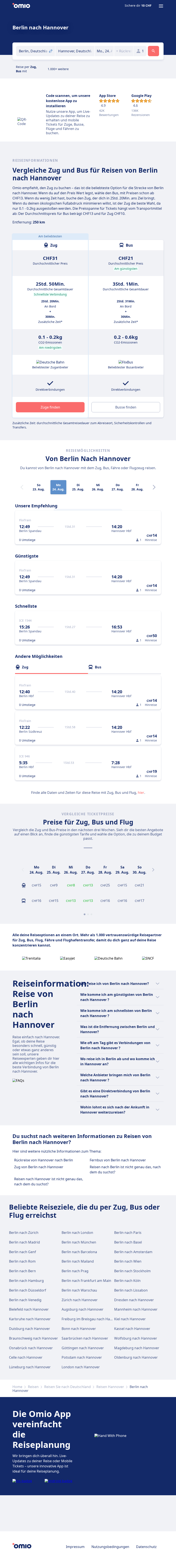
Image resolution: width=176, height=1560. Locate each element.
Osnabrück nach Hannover (31, 1348)
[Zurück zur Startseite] (21, 6)
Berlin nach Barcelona (79, 1252)
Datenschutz (146, 1546)
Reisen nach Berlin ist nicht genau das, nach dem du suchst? (125, 1169)
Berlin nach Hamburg (26, 1280)
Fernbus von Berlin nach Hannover (118, 1160)
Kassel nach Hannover (132, 1328)
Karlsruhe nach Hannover (30, 1319)
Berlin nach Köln (127, 1280)
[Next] (154, 487)
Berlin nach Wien (127, 1261)
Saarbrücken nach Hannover (85, 1338)
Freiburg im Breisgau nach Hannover (91, 1319)
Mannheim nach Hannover (136, 1309)
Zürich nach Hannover (80, 1300)
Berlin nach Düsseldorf (27, 1290)
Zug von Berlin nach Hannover (38, 1167)
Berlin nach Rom (22, 1261)
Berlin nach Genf (22, 1252)
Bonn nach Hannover (79, 1328)
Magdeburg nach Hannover (136, 1348)
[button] (104, 51)
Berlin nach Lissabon (131, 1290)
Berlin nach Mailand (78, 1261)
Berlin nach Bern (22, 1271)
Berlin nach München (79, 1242)
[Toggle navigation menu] (161, 6)
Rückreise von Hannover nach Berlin (43, 1160)
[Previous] (22, 869)
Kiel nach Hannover (130, 1319)
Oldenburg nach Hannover (136, 1357)
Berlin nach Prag (75, 1271)
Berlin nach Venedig (25, 1300)
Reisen (33, 1386)
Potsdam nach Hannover (82, 1357)
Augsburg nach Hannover (82, 1309)
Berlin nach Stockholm (132, 1271)
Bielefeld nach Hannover (29, 1309)
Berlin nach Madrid (24, 1242)
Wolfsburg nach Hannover (135, 1338)
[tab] (51, 667)
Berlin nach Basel (128, 1242)
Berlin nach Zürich (23, 1232)
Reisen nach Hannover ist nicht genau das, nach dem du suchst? (48, 1181)
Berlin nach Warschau (79, 1290)
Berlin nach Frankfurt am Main (86, 1280)
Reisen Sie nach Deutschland (67, 1386)
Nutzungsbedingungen (110, 1546)
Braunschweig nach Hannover (33, 1338)
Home (17, 1386)
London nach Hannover (81, 1367)
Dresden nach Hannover (134, 1300)
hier (141, 792)
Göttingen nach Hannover (83, 1348)
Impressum (75, 1546)
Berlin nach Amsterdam (133, 1252)
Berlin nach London (77, 1232)
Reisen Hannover (110, 1386)
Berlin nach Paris (127, 1232)
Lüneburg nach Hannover (30, 1367)
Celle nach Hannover (25, 1357)
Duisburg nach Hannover (29, 1328)
